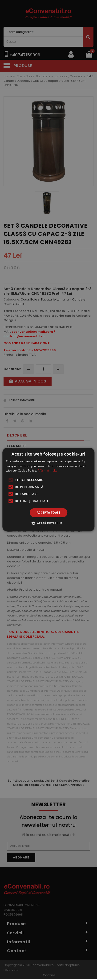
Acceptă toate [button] (48, 513)
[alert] (48, 489)
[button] (48, 523)
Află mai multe (48, 470)
